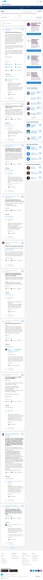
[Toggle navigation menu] (41, 4)
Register (27, 6)
